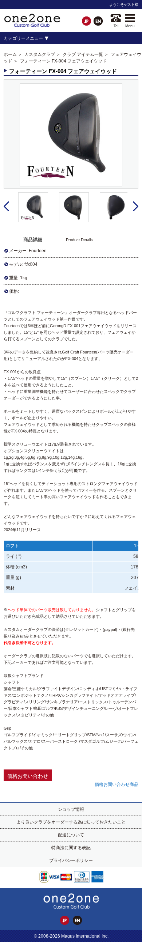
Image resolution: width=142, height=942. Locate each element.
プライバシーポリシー (71, 860)
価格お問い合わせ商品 (116, 784)
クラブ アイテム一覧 (83, 54)
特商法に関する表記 (71, 847)
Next (135, 206)
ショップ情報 (71, 809)
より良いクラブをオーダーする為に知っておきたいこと (71, 822)
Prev (6, 206)
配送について (71, 834)
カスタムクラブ (39, 54)
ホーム (10, 54)
